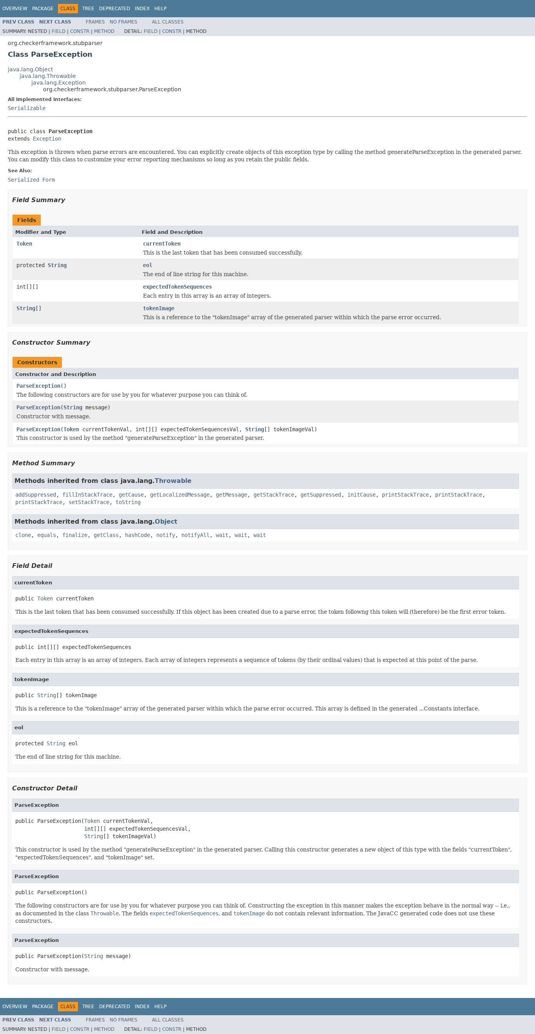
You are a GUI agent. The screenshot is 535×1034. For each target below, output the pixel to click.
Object (166, 521)
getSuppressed (320, 495)
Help (160, 8)
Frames (95, 22)
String (57, 265)
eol (147, 265)
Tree (88, 8)
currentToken (162, 243)
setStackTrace (89, 502)
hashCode (137, 535)
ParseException (38, 386)
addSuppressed (35, 495)
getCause (131, 495)
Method (104, 31)
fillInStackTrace (87, 495)
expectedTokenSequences (177, 287)
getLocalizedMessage (180, 495)
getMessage (231, 495)
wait (222, 535)
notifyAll (195, 535)
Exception (47, 139)
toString (128, 502)
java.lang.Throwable (48, 76)
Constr (79, 31)
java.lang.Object (30, 69)
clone (23, 535)
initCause (361, 495)
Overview (14, 8)
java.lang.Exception (58, 83)
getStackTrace (273, 495)
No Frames (123, 22)
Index (142, 8)
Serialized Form (31, 180)
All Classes (168, 22)
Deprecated (114, 8)
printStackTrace (405, 495)
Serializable (26, 108)
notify (165, 535)
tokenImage (158, 308)
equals (46, 535)
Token (24, 243)
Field (58, 31)
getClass (106, 535)
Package (43, 8)
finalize (74, 535)
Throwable (173, 480)
